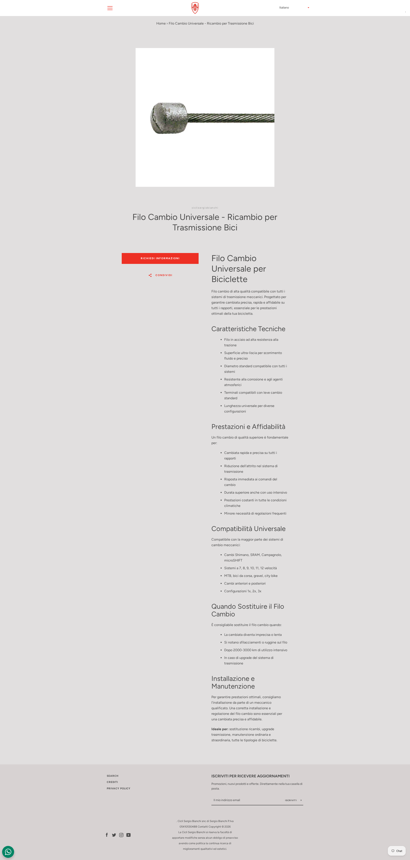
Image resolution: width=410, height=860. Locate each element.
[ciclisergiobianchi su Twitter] (114, 835)
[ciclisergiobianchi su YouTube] (128, 835)
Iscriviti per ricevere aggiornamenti (250, 776)
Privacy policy (118, 788)
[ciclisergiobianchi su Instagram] (121, 835)
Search (113, 775)
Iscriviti (291, 800)
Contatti (203, 826)
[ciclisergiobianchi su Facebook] (107, 835)
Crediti (112, 782)
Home (161, 23)
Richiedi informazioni (160, 258)
